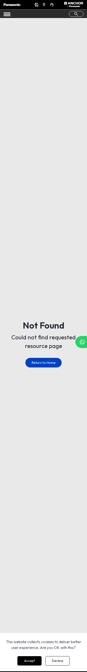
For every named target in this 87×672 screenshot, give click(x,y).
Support (52, 4)
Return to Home (44, 362)
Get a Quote (37, 4)
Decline (57, 661)
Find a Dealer (44, 4)
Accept (29, 661)
